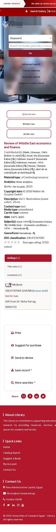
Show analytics (24, 182)
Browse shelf (40, 290)
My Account (10, 464)
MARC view (30, 124)
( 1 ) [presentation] (13, 258)
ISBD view (29, 134)
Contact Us (9, 469)
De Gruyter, (19, 186)
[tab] (28, 258)
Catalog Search (11, 452)
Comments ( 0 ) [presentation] (14, 275)
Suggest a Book (12, 458)
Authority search (31, 77)
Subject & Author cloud (31, 83)
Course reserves (31, 70)
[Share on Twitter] (43, 396)
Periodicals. (25, 233)
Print (17, 332)
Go (30, 53)
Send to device (23, 357)
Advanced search (31, 64)
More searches (24, 382)
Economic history (42, 221)
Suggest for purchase (27, 345)
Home (6, 447)
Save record (22, 370)
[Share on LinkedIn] (36, 396)
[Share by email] (23, 396)
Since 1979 (23, 221)
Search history (38, 11)
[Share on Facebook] (30, 396)
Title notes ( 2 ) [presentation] (14, 266)
